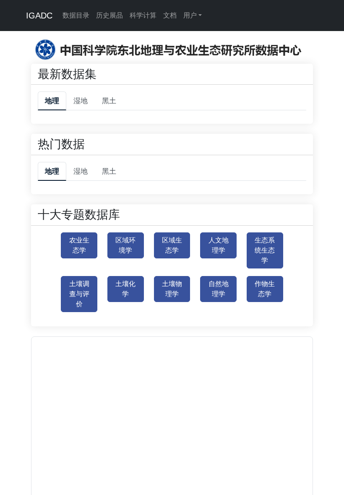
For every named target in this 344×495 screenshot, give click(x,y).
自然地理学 (218, 288)
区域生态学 (172, 245)
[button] (152, 425)
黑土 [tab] (109, 100)
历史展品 (109, 15)
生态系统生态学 (265, 250)
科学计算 (143, 15)
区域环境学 (125, 245)
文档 (170, 15)
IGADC (39, 15)
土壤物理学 (172, 288)
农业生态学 (79, 245)
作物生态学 (265, 288)
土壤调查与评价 (79, 293)
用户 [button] (190, 15)
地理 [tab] (52, 100)
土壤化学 (125, 288)
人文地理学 (218, 245)
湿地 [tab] (80, 100)
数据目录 (76, 15)
